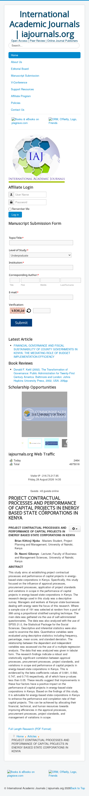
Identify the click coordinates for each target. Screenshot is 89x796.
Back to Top (77, 788)
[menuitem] (28, 443)
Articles (32, 736)
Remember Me (20, 209)
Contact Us (17, 110)
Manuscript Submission (25, 75)
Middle (43, 285)
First (23, 285)
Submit (21, 322)
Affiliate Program (21, 96)
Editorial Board (20, 69)
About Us (16, 62)
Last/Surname (67, 285)
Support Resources (22, 89)
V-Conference (19, 82)
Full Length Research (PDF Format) (29, 729)
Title (12, 285)
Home (14, 55)
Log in (15, 214)
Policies (15, 103)
